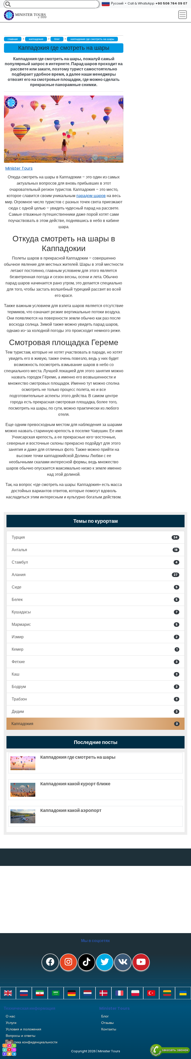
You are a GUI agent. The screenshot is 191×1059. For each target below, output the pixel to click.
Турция (95, 537)
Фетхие (95, 662)
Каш (95, 674)
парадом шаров (91, 196)
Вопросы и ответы (20, 1035)
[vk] (123, 962)
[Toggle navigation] (182, 14)
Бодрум (95, 686)
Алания (95, 575)
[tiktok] (86, 962)
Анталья (95, 550)
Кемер (95, 649)
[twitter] (104, 962)
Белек (95, 599)
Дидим (95, 711)
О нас (10, 1016)
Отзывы (107, 1022)
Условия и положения (23, 1029)
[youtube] (141, 962)
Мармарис (95, 624)
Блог (105, 1016)
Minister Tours (30, 16)
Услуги (11, 1022)
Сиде (95, 587)
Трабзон (95, 699)
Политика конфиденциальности (31, 1042)
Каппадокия (94, 724)
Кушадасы (95, 612)
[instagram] (68, 962)
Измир (95, 637)
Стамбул (95, 562)
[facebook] (50, 962)
